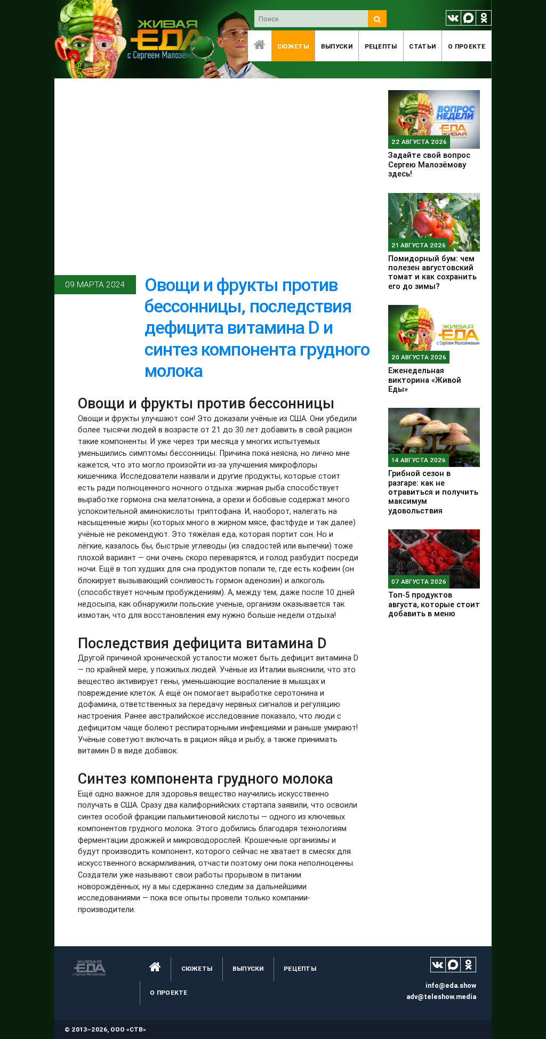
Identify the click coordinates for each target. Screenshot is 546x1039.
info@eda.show (450, 985)
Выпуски (336, 46)
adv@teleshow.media (441, 996)
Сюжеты (293, 46)
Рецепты (381, 46)
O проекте (467, 46)
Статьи (422, 46)
